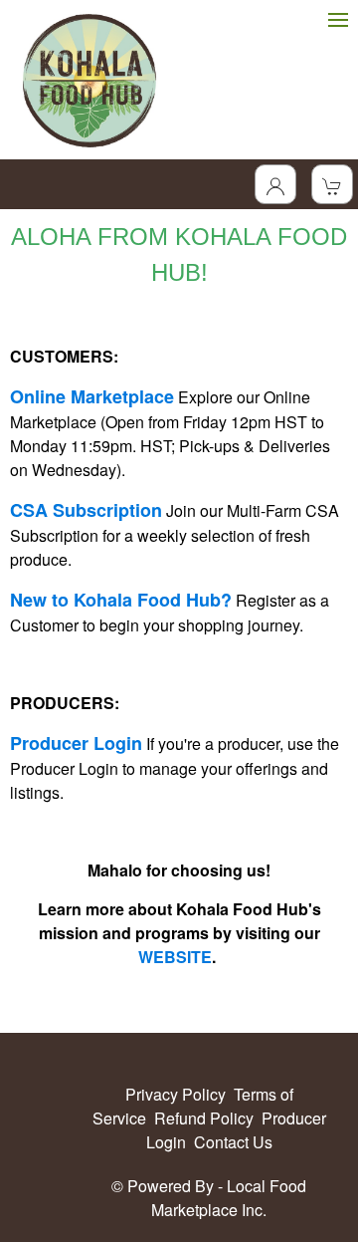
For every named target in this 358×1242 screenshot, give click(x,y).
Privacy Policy (175, 1094)
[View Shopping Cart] (332, 184)
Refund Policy (204, 1118)
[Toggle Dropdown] (275, 184)
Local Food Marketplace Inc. (228, 1197)
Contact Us (233, 1141)
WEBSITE (175, 956)
